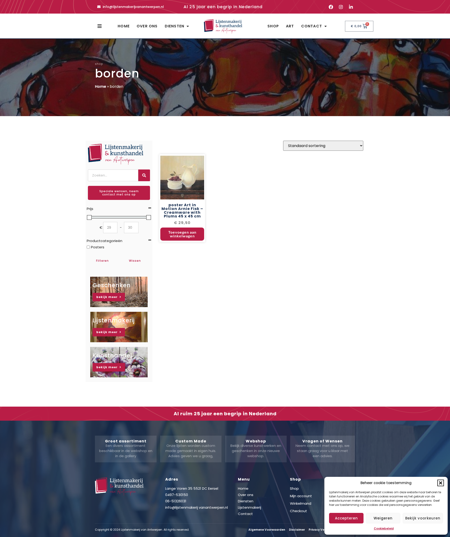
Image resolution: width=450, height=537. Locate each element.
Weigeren (383, 518)
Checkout (298, 510)
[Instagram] (340, 6)
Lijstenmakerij (249, 507)
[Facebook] (330, 6)
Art (290, 26)
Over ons (147, 26)
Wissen (135, 261)
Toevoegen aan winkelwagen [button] (182, 234)
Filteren (102, 261)
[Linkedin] (350, 6)
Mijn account (301, 495)
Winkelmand (300, 503)
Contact (311, 26)
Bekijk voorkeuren (422, 518)
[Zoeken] (144, 175)
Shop (273, 26)
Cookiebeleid (384, 528)
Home (124, 26)
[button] (440, 483)
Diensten (174, 26)
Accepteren (346, 518)
